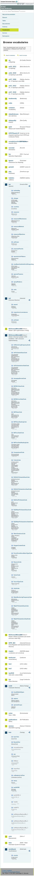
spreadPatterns (17, 282)
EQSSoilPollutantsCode (17, 500)
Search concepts (23, 55)
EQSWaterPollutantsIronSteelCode (17, 521)
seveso (11, 726)
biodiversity (13, 98)
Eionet (9, 11)
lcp (10, 679)
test (10, 732)
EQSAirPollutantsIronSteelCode (17, 489)
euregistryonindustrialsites (14, 141)
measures (16, 212)
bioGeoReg (17, 190)
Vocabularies (6, 30)
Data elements (6, 23)
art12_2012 (12, 66)
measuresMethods (17, 226)
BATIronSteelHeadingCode (17, 442)
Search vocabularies (10, 55)
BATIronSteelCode (17, 432)
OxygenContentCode (17, 545)
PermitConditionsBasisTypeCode (17, 553)
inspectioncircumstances (17, 312)
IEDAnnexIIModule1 (14, 328)
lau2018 (11, 673)
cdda (10, 103)
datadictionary (13, 114)
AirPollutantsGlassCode (17, 352)
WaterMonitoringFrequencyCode (17, 597)
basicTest (16, 736)
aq (9, 60)
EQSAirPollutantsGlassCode (17, 477)
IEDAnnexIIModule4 (14, 635)
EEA (9, 1)
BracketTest (17, 742)
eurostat (11, 148)
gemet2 (11, 167)
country (16, 855)
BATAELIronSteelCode (17, 399)
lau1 (10, 664)
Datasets (4, 17)
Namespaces (5, 36)
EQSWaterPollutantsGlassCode (17, 509)
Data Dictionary (15, 11)
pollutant (16, 320)
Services (4, 33)
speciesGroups (17, 705)
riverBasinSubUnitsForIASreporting (17, 264)
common (12, 107)
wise (10, 843)
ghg (10, 171)
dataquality (12, 120)
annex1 (16, 304)
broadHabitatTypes (17, 692)
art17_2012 (12, 86)
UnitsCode (16, 588)
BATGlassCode (17, 412)
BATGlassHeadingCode (17, 422)
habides (11, 178)
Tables (4, 20)
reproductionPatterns (17, 256)
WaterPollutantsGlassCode (17, 606)
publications (13, 719)
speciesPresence (17, 274)
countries (16, 206)
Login (20, 3)
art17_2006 (12, 79)
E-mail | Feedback (7, 870)
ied (10, 298)
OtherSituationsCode (17, 533)
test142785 (16, 787)
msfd (10, 686)
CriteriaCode (17, 460)
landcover (12, 657)
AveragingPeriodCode (17, 378)
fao (10, 154)
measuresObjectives (17, 234)
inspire (11, 651)
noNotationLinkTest (17, 775)
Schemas (4, 26)
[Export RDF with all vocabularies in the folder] (29, 186)
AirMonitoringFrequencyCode (17, 345)
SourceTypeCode (17, 581)
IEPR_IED (12, 643)
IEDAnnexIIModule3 (14, 335)
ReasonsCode (17, 562)
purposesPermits (17, 248)
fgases (11, 160)
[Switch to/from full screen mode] (23, 4)
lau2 (10, 668)
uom (10, 836)
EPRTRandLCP (14, 133)
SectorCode (17, 575)
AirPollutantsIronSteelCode (17, 365)
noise (10, 713)
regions (16, 698)
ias (10, 184)
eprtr (10, 127)
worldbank (12, 849)
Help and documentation (8, 14)
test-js (15, 780)
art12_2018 (12, 73)
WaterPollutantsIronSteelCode (17, 619)
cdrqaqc (16, 198)
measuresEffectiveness (17, 218)
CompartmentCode (17, 452)
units (15, 289)
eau (15, 754)
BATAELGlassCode (17, 386)
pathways (16, 242)
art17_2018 (12, 92)
